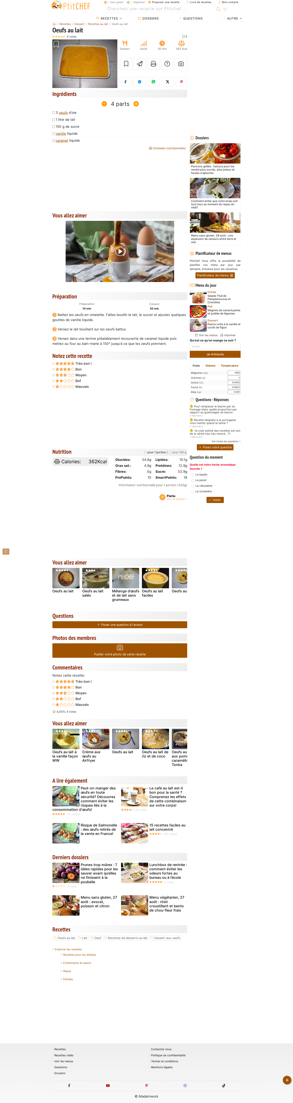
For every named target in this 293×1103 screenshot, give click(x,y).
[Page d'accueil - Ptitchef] (54, 24)
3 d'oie (66, 113)
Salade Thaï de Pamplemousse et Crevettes (219, 299)
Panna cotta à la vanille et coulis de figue (224, 326)
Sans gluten (116, 2)
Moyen (80, 375)
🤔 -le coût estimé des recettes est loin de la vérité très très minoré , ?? (215, 432)
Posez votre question (217, 447)
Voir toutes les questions (225, 441)
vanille (61, 133)
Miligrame (199, 372)
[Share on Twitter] (167, 82)
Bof (78, 381)
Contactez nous (161, 1049)
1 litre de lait (65, 120)
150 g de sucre (67, 127)
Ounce (197, 382)
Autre (232, 18)
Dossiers (150, 18)
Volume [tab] (210, 365)
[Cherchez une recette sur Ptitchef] (218, 9)
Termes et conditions (164, 1061)
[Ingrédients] (6, 551)
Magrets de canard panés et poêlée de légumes (224, 312)
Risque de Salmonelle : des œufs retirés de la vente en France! (99, 829)
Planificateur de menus (213, 275)
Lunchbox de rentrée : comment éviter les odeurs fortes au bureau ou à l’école (168, 871)
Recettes (109, 18)
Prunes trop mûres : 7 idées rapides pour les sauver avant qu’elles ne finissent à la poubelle (99, 873)
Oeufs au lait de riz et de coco (155, 754)
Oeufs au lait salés (92, 593)
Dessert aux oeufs (167, 938)
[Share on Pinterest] (181, 82)
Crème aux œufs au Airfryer (91, 756)
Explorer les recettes (68, 949)
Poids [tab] (196, 365)
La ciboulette (204, 485)
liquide (67, 133)
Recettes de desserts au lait (128, 938)
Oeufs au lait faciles (152, 593)
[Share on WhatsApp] (153, 82)
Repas (67, 971)
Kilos (196, 392)
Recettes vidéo (64, 1055)
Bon (78, 369)
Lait (84, 938)
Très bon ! (83, 363)
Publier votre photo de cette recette (120, 654)
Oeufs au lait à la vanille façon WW (65, 756)
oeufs (63, 113)
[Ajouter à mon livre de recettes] (126, 63)
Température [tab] (229, 365)
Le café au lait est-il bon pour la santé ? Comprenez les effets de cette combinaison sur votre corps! (167, 796)
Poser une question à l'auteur (122, 624)
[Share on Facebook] (125, 82)
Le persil (201, 480)
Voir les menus (208, 335)
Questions (192, 18)
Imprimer (229, 335)
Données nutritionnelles (169, 148)
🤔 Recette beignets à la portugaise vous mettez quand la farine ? (213, 422)
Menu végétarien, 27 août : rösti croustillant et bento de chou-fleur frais (166, 903)
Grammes (198, 377)
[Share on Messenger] (139, 82)
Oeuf (97, 938)
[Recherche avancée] (225, 9)
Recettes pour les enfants (79, 954)
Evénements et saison (77, 963)
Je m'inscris (215, 354)
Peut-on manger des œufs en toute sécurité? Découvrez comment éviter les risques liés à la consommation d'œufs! (84, 799)
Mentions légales (162, 1067)
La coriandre (204, 491)
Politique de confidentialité (168, 1055)
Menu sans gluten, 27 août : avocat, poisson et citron (99, 901)
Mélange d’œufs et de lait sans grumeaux (125, 595)
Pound (196, 387)
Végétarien (139, 2)
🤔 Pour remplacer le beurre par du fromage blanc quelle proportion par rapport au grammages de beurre (213, 409)
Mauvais (82, 387)
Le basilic (202, 474)
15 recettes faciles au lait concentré (167, 827)
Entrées (68, 979)
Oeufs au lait (63, 591)
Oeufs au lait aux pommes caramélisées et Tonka (185, 758)
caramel (62, 140)
